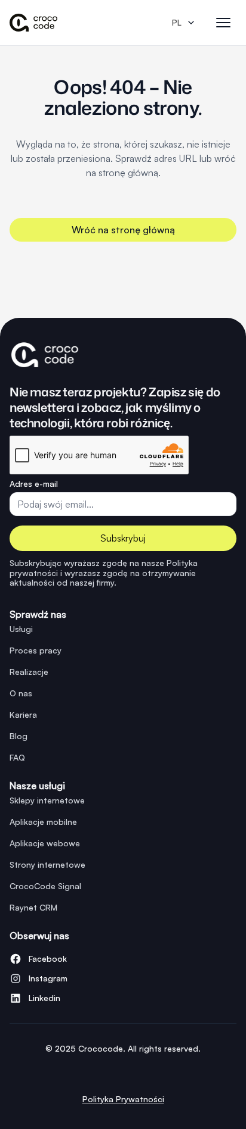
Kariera (23, 714)
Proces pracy (35, 650)
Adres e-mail (34, 484)
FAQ (17, 757)
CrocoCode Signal (45, 886)
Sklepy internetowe (47, 800)
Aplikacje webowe (45, 843)
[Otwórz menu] (223, 23)
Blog (18, 736)
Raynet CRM (33, 907)
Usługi (21, 629)
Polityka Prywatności (123, 1099)
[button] (181, 22)
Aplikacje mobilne (43, 822)
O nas (21, 693)
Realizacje (29, 672)
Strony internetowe (47, 864)
